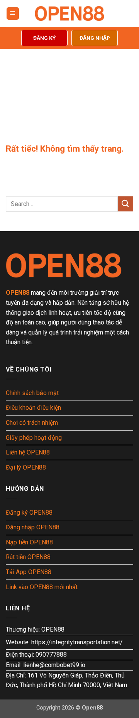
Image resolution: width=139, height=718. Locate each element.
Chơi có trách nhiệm (32, 422)
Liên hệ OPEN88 (28, 452)
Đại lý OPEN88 (26, 467)
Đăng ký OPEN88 (29, 512)
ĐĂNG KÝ (44, 38)
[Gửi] (125, 203)
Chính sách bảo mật (32, 393)
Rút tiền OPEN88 (28, 557)
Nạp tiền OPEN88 (29, 542)
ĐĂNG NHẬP (95, 38)
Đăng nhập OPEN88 (32, 527)
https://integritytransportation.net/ (77, 642)
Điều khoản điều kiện (33, 407)
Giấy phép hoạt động (34, 437)
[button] (13, 13)
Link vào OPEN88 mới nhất (42, 587)
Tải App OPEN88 (28, 572)
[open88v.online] (69, 13)
